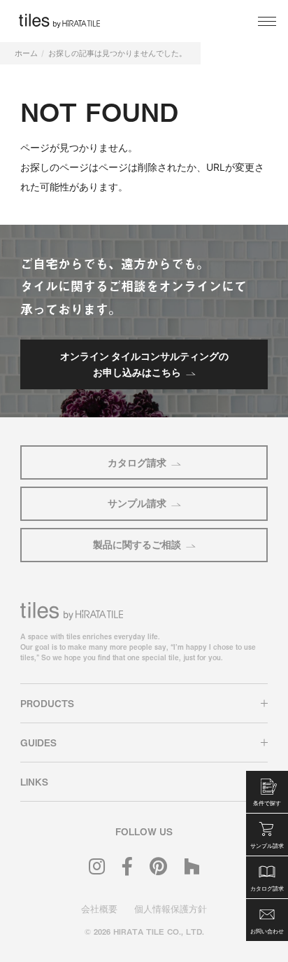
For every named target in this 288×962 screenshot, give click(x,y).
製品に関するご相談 (137, 544)
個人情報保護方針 (170, 908)
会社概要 (99, 908)
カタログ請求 (137, 462)
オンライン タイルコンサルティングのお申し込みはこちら (144, 363)
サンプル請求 (137, 503)
